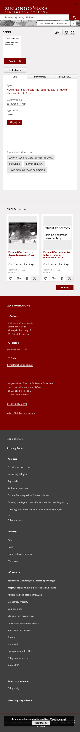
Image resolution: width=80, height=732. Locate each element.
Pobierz (16, 70)
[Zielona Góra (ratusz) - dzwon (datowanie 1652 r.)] (23, 233)
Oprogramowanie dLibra (20, 651)
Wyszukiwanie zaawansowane (54, 23)
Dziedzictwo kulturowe (19, 467)
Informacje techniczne (19, 630)
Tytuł (10, 546)
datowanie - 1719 (16, 103)
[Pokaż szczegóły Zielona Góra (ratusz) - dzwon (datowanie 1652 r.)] (34, 278)
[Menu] (75, 3)
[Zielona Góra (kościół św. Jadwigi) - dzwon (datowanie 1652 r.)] (58, 233)
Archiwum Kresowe (18, 488)
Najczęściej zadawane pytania (23, 622)
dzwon (10, 114)
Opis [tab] (15, 77)
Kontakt (12, 637)
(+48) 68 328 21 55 (17, 349)
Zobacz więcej (15, 520)
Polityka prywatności (18, 658)
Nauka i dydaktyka (17, 474)
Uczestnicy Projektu (18, 601)
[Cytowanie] (72, 32)
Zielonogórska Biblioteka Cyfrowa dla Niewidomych (35, 509)
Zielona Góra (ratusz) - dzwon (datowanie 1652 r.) (21, 254)
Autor (11, 539)
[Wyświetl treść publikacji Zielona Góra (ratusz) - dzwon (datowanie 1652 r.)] (27, 278)
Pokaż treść (15, 61)
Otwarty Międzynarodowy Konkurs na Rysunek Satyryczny (38, 502)
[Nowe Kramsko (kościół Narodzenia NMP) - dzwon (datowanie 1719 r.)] (12, 41)
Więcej (65, 287)
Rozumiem (41, 722)
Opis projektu (15, 608)
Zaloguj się (13, 688)
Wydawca (13, 561)
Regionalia (13, 481)
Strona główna (15, 448)
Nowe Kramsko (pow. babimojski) (27, 170)
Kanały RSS (13, 665)
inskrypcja (14, 163)
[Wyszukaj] (74, 17)
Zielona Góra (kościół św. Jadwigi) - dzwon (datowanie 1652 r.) (56, 254)
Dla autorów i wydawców (21, 615)
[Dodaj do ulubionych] (66, 32)
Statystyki (13, 644)
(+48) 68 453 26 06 (17, 403)
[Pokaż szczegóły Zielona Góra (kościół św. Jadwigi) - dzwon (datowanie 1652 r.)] (69, 278)
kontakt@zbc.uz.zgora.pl (20, 364)
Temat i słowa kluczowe (20, 553)
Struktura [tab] (65, 77)
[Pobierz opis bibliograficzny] (18, 278)
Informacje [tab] (40, 77)
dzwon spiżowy (34, 163)
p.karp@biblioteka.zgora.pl (21, 413)
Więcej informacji (58, 719)
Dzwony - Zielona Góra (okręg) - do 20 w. (31, 157)
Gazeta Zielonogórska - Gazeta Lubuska (28, 495)
